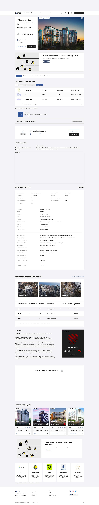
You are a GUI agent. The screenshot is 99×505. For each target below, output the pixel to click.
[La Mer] (58, 421)
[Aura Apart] (41, 421)
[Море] (76, 421)
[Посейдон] (23, 421)
